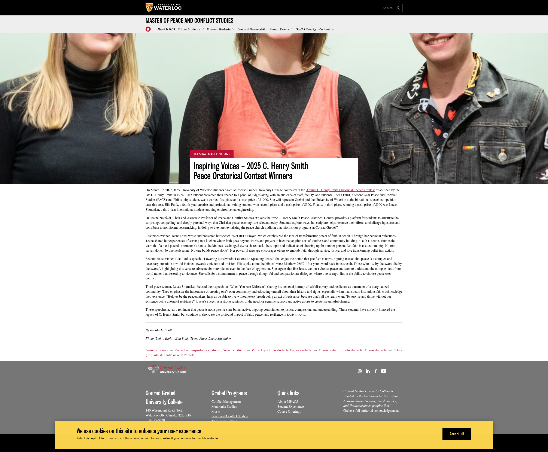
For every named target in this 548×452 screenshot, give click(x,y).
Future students (301, 350)
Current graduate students (270, 350)
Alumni (177, 355)
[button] (191, 29)
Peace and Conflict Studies (229, 416)
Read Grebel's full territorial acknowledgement (370, 408)
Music (215, 411)
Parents (189, 355)
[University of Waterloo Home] (164, 7)
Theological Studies (224, 421)
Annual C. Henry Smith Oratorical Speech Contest (340, 190)
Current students (157, 350)
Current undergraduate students (197, 350)
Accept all (457, 434)
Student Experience (290, 406)
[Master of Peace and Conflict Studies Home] (148, 29)
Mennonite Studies (224, 406)
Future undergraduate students (340, 350)
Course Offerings (289, 411)
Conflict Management (226, 401)
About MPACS (287, 401)
